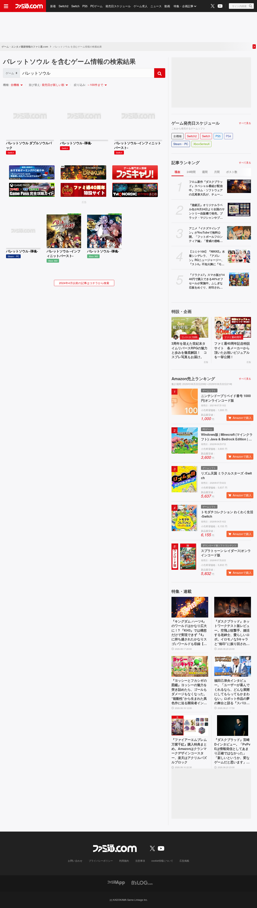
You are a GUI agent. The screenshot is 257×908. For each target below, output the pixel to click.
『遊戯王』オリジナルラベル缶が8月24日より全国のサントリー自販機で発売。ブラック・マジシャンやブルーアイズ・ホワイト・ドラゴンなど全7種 (207, 211)
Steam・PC (180, 144)
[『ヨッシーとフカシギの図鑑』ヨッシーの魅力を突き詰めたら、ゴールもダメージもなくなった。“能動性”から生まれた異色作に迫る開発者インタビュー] (189, 666)
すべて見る (245, 123)
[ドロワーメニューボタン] (6, 6)
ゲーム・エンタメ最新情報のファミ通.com (25, 46)
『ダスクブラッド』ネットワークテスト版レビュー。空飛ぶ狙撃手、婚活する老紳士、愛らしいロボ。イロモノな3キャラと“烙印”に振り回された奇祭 (232, 632)
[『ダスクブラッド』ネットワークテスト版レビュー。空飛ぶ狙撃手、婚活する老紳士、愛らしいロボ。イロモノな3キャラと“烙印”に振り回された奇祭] (232, 607)
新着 (53, 6)
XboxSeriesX (201, 144)
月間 (217, 172)
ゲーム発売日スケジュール (195, 123)
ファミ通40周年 (233, 337)
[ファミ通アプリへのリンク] (116, 882)
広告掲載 (184, 860)
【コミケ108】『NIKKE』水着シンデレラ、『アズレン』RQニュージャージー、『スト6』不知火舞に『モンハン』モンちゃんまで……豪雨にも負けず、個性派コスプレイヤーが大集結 (207, 257)
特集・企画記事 (183, 6)
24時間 (191, 172)
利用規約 (124, 860)
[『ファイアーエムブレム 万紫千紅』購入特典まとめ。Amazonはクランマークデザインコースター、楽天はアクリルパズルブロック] (189, 725)
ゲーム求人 (141, 6)
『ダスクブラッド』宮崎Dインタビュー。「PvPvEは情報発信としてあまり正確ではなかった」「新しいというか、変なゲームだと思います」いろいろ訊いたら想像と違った (232, 750)
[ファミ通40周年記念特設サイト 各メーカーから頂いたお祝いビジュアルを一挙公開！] (232, 327)
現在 (177, 172)
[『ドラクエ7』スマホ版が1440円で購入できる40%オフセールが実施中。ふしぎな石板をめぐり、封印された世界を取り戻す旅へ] (239, 279)
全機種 (15, 85)
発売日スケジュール (118, 6)
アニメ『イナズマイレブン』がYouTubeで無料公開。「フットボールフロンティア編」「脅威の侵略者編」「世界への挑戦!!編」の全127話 (207, 234)
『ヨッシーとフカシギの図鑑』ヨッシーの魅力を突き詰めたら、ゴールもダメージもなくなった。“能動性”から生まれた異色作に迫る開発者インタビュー (189, 691)
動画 (167, 6)
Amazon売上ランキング (193, 378)
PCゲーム (96, 6)
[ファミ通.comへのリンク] (29, 6)
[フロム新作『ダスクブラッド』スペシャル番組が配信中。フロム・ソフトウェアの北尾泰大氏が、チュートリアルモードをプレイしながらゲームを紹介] (239, 186)
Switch (75, 6)
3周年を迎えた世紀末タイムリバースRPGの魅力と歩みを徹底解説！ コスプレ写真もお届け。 (189, 350)
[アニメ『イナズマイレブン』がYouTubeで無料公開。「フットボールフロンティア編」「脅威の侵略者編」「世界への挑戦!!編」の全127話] (239, 233)
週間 (205, 172)
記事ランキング (185, 162)
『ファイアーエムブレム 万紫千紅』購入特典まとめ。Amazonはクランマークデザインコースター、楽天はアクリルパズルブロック (189, 750)
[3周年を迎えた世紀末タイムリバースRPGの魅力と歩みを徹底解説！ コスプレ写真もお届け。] (189, 327)
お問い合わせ (75, 860)
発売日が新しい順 (53, 85)
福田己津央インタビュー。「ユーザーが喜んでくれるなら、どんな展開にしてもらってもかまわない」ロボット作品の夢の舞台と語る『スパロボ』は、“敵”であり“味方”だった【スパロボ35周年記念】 (232, 691)
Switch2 (63, 6)
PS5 (85, 6)
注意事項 (140, 860)
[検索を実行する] (159, 73)
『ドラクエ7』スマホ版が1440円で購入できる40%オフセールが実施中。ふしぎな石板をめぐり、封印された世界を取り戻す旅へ (207, 281)
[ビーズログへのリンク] (142, 882)
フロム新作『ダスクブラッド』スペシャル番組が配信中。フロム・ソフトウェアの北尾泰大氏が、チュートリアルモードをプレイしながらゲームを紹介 (206, 188)
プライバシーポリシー (101, 860)
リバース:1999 (189, 337)
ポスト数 (231, 172)
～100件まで (95, 85)
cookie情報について (162, 860)
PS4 (228, 136)
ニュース (156, 6)
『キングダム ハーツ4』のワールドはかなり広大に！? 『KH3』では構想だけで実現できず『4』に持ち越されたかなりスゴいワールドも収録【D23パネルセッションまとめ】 (189, 632)
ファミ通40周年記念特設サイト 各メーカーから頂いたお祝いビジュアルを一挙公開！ (232, 350)
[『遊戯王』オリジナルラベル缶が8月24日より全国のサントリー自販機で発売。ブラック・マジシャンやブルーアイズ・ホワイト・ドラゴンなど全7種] (239, 209)
